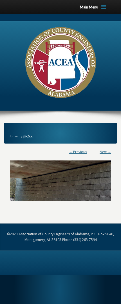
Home (13, 136)
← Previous (78, 151)
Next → (105, 151)
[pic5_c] (60, 178)
